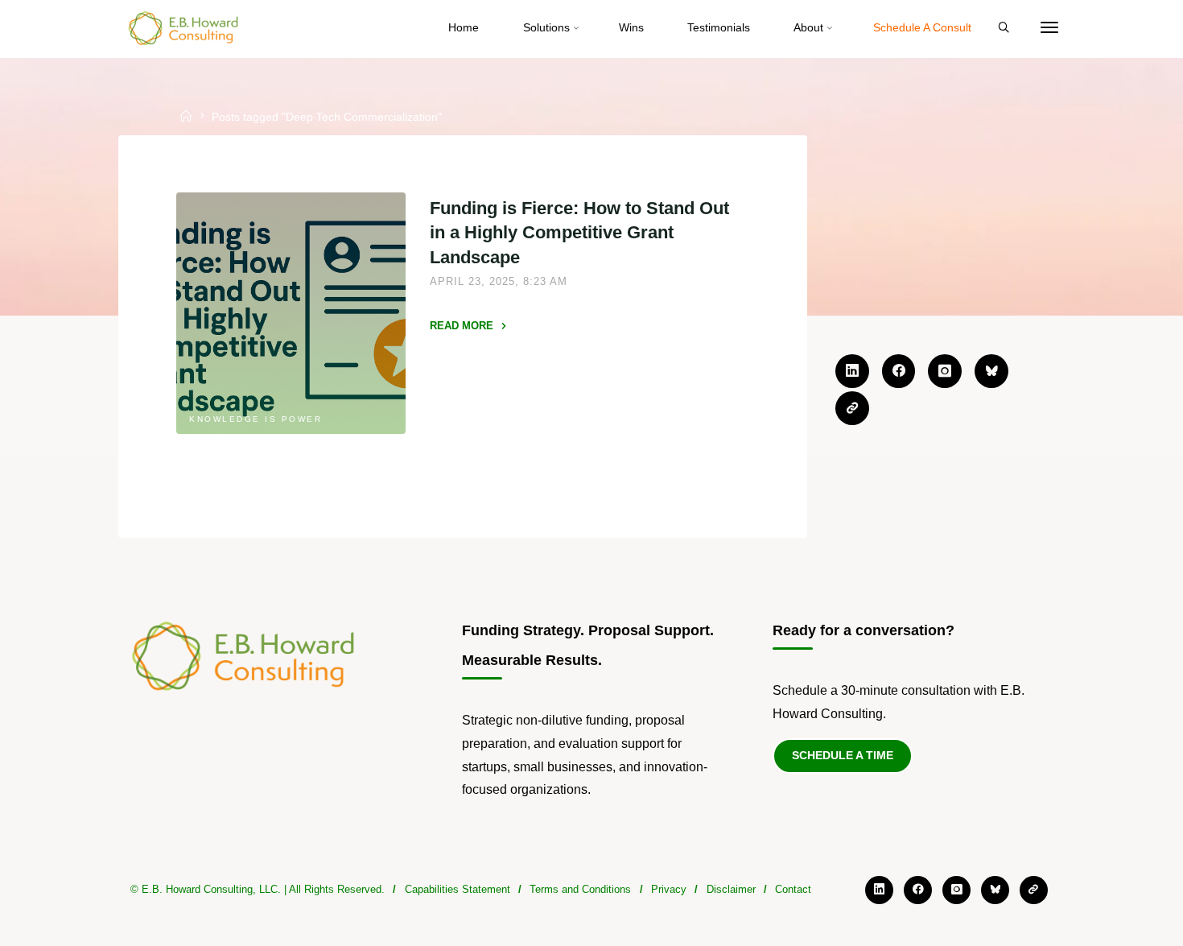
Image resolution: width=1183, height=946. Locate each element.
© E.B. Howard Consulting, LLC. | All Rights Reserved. (257, 889)
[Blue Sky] (991, 371)
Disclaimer (731, 889)
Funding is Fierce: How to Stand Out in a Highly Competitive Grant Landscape (579, 232)
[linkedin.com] (852, 371)
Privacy (668, 889)
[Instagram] (945, 371)
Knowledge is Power (256, 419)
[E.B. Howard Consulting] (184, 28)
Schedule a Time (842, 755)
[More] (1049, 28)
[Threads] (852, 408)
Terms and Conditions (580, 889)
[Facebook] (899, 371)
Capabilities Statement (457, 889)
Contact (793, 889)
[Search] (1003, 28)
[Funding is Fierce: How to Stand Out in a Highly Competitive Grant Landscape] (291, 313)
